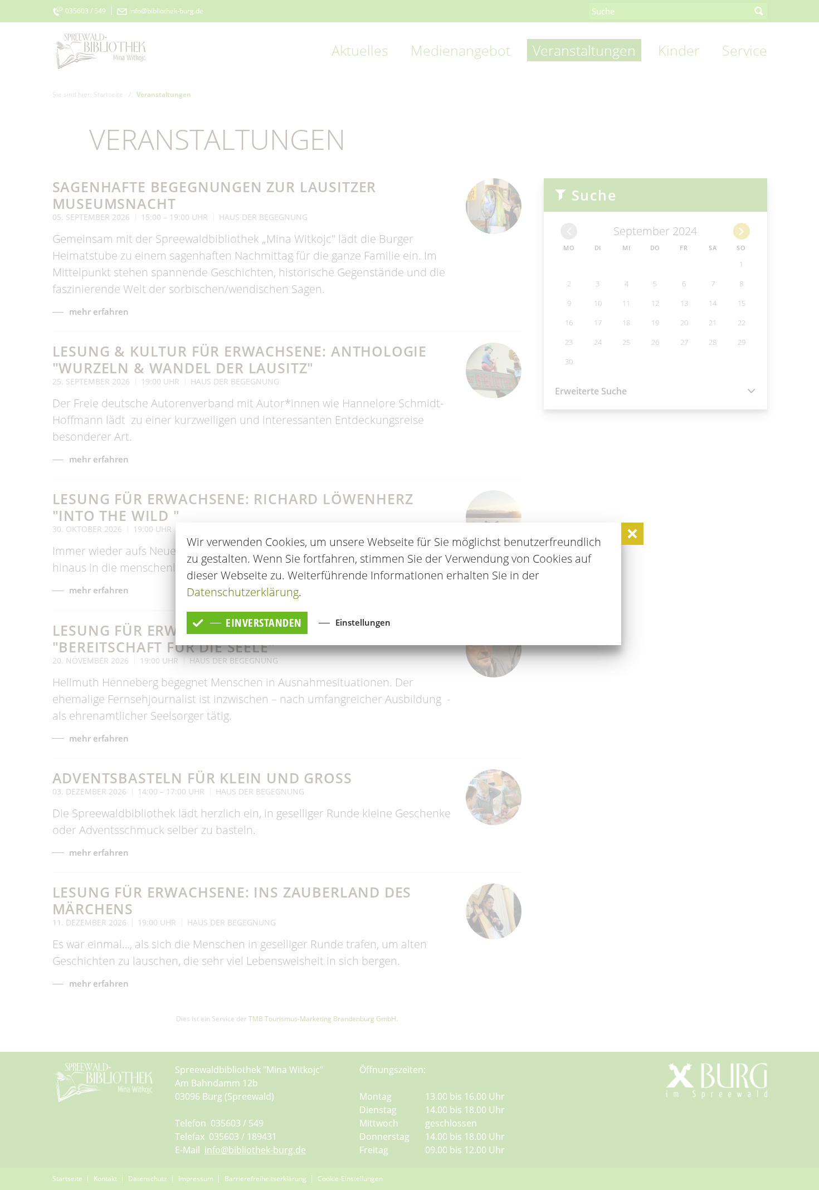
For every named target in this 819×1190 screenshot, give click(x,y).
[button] (632, 534)
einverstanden (264, 622)
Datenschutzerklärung (243, 591)
